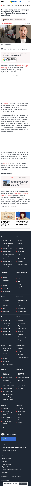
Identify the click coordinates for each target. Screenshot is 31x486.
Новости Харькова (7, 243)
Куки (14, 483)
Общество (19, 237)
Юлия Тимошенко (7, 394)
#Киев (7, 206)
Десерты (20, 417)
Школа (20, 254)
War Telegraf (13, 178)
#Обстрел (12, 206)
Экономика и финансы (5, 273)
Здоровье (19, 296)
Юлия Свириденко (7, 399)
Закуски (20, 422)
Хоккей (20, 284)
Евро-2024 (21, 287)
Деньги (4, 277)
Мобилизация (20, 345)
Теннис (20, 281)
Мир (2, 317)
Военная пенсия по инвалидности (8, 418)
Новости (4, 237)
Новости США (6, 323)
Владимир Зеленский (5, 373)
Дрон (3, 308)
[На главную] (15, 2)
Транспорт (5, 280)
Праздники (19, 369)
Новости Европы (7, 320)
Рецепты (19, 405)
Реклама (4, 455)
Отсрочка (20, 354)
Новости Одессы (7, 248)
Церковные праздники (21, 373)
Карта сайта (5, 467)
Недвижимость (6, 283)
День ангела (21, 385)
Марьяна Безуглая (7, 397)
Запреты (20, 383)
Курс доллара (6, 288)
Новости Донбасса (8, 261)
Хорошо (23, 483)
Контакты (4, 461)
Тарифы (4, 285)
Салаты (20, 419)
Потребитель (21, 323)
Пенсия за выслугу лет (8, 426)
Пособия (20, 261)
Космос (4, 303)
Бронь (19, 351)
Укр (29, 2)
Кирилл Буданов (7, 388)
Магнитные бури (22, 337)
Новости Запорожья (8, 254)
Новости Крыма (7, 264)
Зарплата (20, 240)
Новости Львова (7, 251)
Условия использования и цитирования (13, 453)
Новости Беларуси (7, 334)
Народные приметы (23, 377)
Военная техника (7, 364)
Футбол (20, 276)
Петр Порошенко (7, 391)
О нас (3, 444)
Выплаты (20, 246)
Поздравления (22, 340)
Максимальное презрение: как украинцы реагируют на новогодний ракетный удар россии (19, 183)
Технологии (5, 300)
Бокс (19, 278)
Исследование (22, 311)
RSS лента (5, 472)
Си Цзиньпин (6, 380)
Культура (20, 331)
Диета (19, 305)
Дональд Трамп (7, 377)
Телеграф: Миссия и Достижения (11, 469)
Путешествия (22, 328)
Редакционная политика (9, 450)
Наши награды (6, 458)
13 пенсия (5, 408)
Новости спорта (21, 272)
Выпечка (20, 408)
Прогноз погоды (22, 264)
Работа (20, 243)
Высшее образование (21, 257)
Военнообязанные (23, 357)
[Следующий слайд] (29, 5)
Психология (21, 308)
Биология (5, 305)
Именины (20, 388)
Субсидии (20, 248)
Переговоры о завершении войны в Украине (16, 5)
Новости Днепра (7, 246)
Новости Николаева (8, 267)
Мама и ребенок (22, 300)
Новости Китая (6, 331)
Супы (19, 414)
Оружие (4, 358)
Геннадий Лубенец (9, 19)
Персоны (4, 369)
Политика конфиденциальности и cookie (14, 447)
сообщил (7, 103)
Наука (3, 296)
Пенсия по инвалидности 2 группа (7, 413)
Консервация (21, 411)
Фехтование (21, 290)
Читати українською (6, 23)
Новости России (7, 326)
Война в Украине (6, 345)
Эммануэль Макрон (8, 383)
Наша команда (6, 464)
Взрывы (4, 353)
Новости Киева (6, 240)
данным (6, 163)
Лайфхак (20, 334)
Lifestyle (19, 317)
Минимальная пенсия (6, 422)
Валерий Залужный (8, 385)
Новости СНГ (6, 328)
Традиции (20, 380)
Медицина (21, 251)
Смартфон (5, 311)
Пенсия (3, 405)
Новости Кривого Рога (7, 257)
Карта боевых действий (6, 349)
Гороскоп (20, 320)
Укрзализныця (6, 291)
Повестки (20, 348)
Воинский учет (22, 360)
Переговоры (6, 355)
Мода (19, 326)
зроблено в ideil (5, 480)
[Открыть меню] (2, 2)
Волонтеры (5, 361)
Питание (20, 303)
